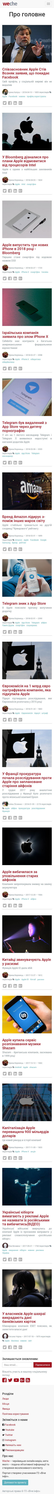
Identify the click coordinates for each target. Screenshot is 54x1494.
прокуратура (24, 808)
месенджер (7, 456)
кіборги (23, 1250)
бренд (14, 542)
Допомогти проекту (15, 1482)
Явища (6, 1408)
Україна (5, 1252)
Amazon (18, 540)
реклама (40, 1250)
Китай (33, 979)
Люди (5, 1398)
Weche (5, 1460)
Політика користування (15, 1413)
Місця (5, 1403)
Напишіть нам (13, 1444)
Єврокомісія (27, 713)
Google (43, 540)
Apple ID (25, 979)
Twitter (9, 1434)
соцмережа (31, 625)
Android (18, 1067)
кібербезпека (8, 362)
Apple (4, 96)
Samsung (6, 542)
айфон (44, 622)
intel (23, 184)
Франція (6, 811)
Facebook (13, 96)
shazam (33, 1067)
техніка (44, 272)
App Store (25, 453)
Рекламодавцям (14, 1450)
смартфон (31, 184)
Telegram (35, 453)
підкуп (37, 713)
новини (22, 96)
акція (33, 1151)
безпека (15, 1340)
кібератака (35, 359)
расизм (40, 979)
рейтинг (22, 542)
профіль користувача (36, 96)
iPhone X (25, 272)
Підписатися (42, 1364)
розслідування (38, 808)
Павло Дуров (8, 625)
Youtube (9, 1429)
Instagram (10, 1440)
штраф (45, 713)
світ (30, 1340)
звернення (13, 1250)
